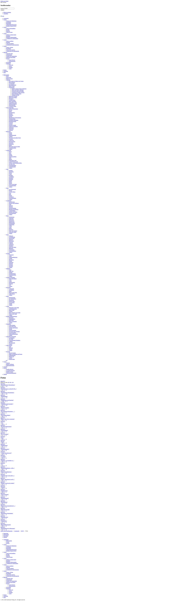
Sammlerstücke (12, 273)
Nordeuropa (11, 217)
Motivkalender (12, 105)
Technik (8, 253)
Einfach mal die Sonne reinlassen (19, 88)
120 (12, 382)
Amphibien (11, 176)
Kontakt (11, 67)
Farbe (10, 280)
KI (6, 360)
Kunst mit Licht (12, 326)
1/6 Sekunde (11, 83)
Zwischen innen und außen (18, 91)
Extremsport (11, 249)
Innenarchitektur (12, 208)
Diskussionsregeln (10, 365)
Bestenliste (8, 23)
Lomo (10, 281)
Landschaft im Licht (13, 161)
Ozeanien (11, 229)
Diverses (8, 351)
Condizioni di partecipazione (12, 44)
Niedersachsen (12, 119)
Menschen (8, 131)
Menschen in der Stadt (14, 307)
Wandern (11, 246)
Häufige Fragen (9, 371)
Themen (8, 363)
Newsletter (8, 62)
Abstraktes (8, 324)
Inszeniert (11, 142)
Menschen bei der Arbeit (14, 146)
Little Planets (12, 293)
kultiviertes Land (12, 160)
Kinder (10, 134)
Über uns (11, 65)
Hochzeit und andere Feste (15, 137)
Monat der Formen (13, 96)
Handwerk (11, 144)
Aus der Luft (12, 164)
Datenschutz (6, 534)
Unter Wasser (9, 345)
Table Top (11, 271)
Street (7, 296)
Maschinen (11, 259)
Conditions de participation (12, 38)
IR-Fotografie (12, 342)
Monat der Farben (13, 97)
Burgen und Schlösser (14, 203)
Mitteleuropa (12, 222)
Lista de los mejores (10, 49)
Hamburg (11, 115)
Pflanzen (11, 347)
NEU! (7, 76)
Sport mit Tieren (12, 247)
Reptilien (11, 175)
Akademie (5, 71)
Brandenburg (12, 112)
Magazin (5, 52)
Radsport (11, 239)
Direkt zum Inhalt (4, 1)
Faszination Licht (13, 102)
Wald (10, 158)
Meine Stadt (11, 310)
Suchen (2, 8)
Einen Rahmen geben (16, 93)
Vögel (10, 174)
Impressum (5, 533)
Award (4, 19)
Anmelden (5, 13)
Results (7, 29)
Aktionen (8, 80)
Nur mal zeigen (12, 353)
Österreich (11, 129)
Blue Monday (12, 82)
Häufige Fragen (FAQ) (11, 26)
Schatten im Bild (15, 95)
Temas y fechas (9, 47)
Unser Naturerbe (9, 107)
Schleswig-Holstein (13, 126)
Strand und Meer (12, 156)
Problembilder (12, 319)
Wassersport (11, 238)
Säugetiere (11, 171)
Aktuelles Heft (9, 53)
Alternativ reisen (12, 232)
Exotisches (11, 197)
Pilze (10, 194)
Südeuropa (11, 219)
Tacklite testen (12, 100)
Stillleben (8, 268)
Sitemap (5, 537)
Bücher (5, 70)
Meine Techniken (13, 321)
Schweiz (11, 130)
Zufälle (10, 303)
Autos (10, 256)
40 (8, 382)
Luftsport (11, 243)
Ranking (8, 31)
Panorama (8, 287)
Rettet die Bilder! (13, 278)
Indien (10, 228)
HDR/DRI (11, 320)
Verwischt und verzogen (14, 331)
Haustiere (11, 178)
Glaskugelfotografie (13, 334)
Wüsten (10, 155)
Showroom (8, 77)
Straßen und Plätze (13, 212)
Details (10, 180)
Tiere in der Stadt (13, 184)
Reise (7, 215)
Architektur (8, 200)
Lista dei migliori (10, 43)
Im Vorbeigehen (12, 298)
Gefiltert (11, 341)
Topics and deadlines (10, 28)
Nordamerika (12, 223)
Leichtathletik (12, 237)
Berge (10, 151)
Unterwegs (11, 140)
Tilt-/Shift (11, 339)
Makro (10, 181)
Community (6, 18)
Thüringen (11, 127)
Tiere (7, 169)
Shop (4, 72)
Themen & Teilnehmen (11, 21)
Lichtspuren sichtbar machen (18, 92)
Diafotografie (12, 282)
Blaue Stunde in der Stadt (14, 312)
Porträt (10, 132)
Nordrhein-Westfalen (13, 120)
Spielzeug (11, 262)
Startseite (10, 531)
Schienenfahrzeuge (13, 257)
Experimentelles (12, 147)
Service (7, 58)
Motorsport (11, 241)
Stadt (10, 204)
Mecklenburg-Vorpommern (15, 117)
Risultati (8, 42)
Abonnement (9, 54)
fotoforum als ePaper (10, 57)
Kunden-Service (9, 369)
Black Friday (12, 86)
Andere (10, 149)
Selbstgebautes (12, 355)
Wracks (10, 349)
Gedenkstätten (12, 210)
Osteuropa (11, 218)
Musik (10, 145)
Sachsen (11, 124)
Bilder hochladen (7, 12)
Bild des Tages (9, 78)
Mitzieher (11, 248)
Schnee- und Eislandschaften (15, 163)
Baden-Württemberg (13, 108)
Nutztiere (11, 179)
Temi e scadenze (9, 41)
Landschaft (8, 150)
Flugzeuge (11, 254)
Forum (4, 361)
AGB (10, 68)
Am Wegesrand (12, 189)
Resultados (8, 48)
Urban (7, 306)
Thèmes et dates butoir (11, 34)
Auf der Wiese (12, 191)
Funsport (11, 242)
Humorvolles (12, 301)
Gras (10, 193)
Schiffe (10, 258)
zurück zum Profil (4, 531)
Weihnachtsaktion (13, 103)
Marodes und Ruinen (13, 209)
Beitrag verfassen (10, 364)
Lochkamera (11, 337)
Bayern (10, 110)
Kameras (11, 264)
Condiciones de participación (12, 51)
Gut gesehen (11, 302)
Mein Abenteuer (12, 101)
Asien (10, 227)
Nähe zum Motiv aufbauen (18, 90)
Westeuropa (11, 220)
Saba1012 (3, 381)
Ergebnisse (8, 22)
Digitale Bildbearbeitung (11, 316)
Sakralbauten (12, 202)
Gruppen (11, 139)
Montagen (11, 317)
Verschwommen (12, 330)
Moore (10, 159)
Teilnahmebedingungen (11, 24)
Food (10, 269)
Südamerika (11, 224)
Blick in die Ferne (13, 292)
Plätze (10, 291)
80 (10, 382)
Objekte (10, 272)
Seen (10, 152)
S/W (10, 285)
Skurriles (11, 266)
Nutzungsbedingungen (11, 373)
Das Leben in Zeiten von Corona (16, 81)
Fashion (10, 136)
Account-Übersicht (10, 370)
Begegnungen (12, 141)
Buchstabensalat (12, 85)
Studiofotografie (12, 135)
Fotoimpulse (11, 87)
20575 (22, 531)
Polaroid (11, 283)
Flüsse (10, 154)
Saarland (11, 122)
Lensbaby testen (12, 106)
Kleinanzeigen (12, 61)
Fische (10, 173)
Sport (7, 234)
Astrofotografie (12, 166)
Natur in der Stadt (13, 314)
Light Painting (12, 325)
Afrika (10, 225)
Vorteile (5, 374)
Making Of (11, 356)
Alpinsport (11, 244)
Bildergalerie (6, 74)
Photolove (11, 98)
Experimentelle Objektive (14, 340)
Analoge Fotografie (10, 277)
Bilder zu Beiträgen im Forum (15, 354)
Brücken (11, 207)
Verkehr (10, 311)
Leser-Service (12, 60)
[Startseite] (2, 16)
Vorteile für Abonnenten (11, 56)
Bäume (10, 190)
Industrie (11, 205)
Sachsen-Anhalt (12, 125)
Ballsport (11, 236)
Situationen (11, 300)
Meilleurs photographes (11, 37)
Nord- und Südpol (13, 230)
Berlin (10, 111)
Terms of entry (9, 32)
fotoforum (8, 63)
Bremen (10, 113)
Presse (10, 66)
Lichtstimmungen (13, 308)
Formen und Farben (13, 327)
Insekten (11, 170)
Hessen (10, 116)
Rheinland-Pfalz (12, 121)
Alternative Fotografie (11, 336)
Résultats (8, 36)
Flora (7, 188)
